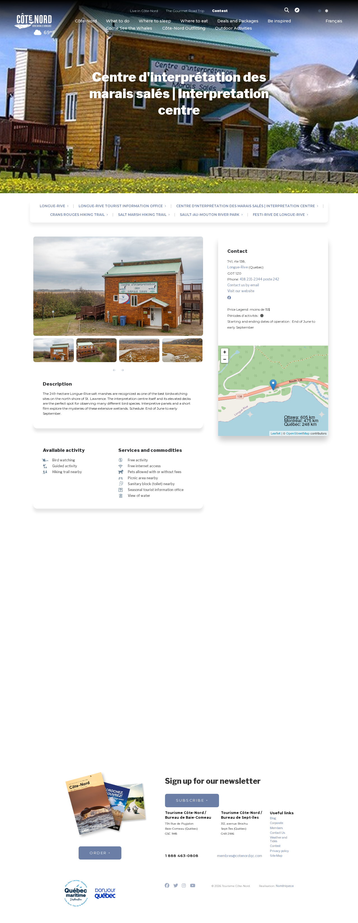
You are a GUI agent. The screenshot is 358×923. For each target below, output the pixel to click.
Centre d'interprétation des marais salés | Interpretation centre (245, 206)
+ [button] (224, 352)
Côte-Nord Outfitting (183, 28)
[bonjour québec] (105, 893)
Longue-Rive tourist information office (121, 206)
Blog (273, 818)
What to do (117, 20)
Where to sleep (155, 20)
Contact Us (277, 833)
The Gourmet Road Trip (185, 11)
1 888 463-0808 (181, 855)
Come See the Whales (129, 28)
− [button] (224, 359)
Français (334, 20)
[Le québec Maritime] (76, 893)
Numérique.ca (285, 885)
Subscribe (190, 800)
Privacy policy (279, 851)
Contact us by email (243, 285)
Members (276, 828)
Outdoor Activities (233, 28)
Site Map (276, 856)
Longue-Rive (52, 206)
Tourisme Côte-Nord (32, 20)
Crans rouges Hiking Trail (77, 215)
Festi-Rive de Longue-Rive (279, 215)
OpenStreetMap (298, 433)
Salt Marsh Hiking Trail (142, 215)
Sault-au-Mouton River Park (209, 215)
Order (98, 853)
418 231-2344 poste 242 (259, 279)
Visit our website (240, 291)
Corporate (276, 823)
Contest (220, 11)
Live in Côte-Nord (144, 11)
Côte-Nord (86, 20)
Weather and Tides (278, 839)
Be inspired (279, 20)
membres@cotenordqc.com (239, 856)
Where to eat (194, 20)
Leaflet (276, 433)
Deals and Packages (237, 20)
